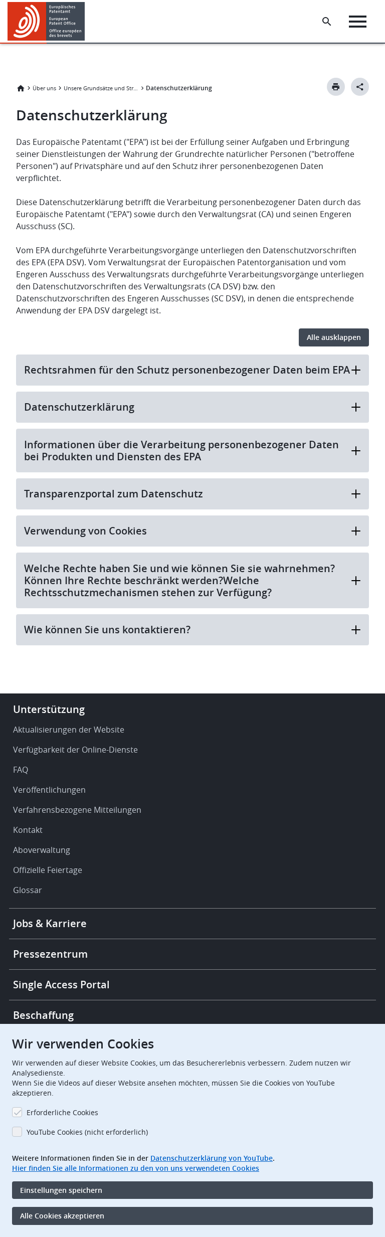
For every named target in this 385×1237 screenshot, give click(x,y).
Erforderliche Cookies (62, 1112)
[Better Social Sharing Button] (360, 87)
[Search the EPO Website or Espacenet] (327, 22)
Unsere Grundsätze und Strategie (101, 88)
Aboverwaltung (41, 849)
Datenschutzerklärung (79, 407)
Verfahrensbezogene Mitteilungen (77, 809)
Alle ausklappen (334, 337)
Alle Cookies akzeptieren (62, 1215)
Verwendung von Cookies (85, 531)
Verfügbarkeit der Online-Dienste (75, 749)
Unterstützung (49, 709)
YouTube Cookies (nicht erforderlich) (87, 1132)
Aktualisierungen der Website (68, 729)
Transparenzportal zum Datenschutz (113, 493)
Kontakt (28, 829)
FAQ (20, 769)
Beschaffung (43, 1015)
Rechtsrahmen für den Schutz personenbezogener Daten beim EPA (187, 370)
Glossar (27, 890)
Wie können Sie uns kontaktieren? (107, 629)
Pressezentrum (50, 954)
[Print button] (336, 87)
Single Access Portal (61, 984)
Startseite (20, 88)
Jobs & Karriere (50, 923)
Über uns (44, 88)
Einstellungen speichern (61, 1190)
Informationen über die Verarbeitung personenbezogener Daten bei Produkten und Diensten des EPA (181, 450)
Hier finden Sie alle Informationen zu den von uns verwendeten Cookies (135, 1168)
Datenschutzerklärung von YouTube (211, 1158)
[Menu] (357, 21)
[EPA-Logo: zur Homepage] (46, 21)
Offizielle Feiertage (47, 869)
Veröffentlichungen (49, 789)
